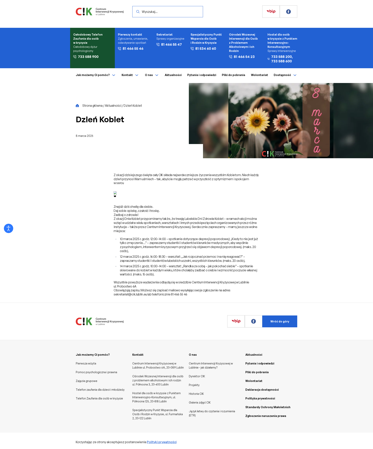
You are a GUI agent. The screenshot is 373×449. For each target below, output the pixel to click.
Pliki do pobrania (233, 75)
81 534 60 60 (205, 48)
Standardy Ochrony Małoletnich (267, 407)
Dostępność (282, 75)
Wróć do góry (279, 321)
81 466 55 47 (171, 44)
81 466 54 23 (244, 56)
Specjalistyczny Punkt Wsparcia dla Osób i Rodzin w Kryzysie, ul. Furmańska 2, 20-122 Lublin (157, 414)
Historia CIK (196, 393)
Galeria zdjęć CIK (200, 402)
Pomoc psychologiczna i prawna (96, 372)
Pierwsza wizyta (86, 363)
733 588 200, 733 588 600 (282, 58)
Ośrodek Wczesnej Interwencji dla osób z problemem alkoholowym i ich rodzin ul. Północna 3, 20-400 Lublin (157, 380)
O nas (149, 75)
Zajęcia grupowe (86, 381)
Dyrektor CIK (197, 376)
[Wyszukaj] (137, 11)
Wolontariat (259, 75)
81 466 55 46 (133, 48)
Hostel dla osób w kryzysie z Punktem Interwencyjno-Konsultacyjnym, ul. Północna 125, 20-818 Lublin (156, 397)
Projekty (194, 385)
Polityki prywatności (162, 442)
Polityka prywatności (260, 398)
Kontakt (127, 75)
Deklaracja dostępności (262, 389)
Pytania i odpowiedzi (201, 75)
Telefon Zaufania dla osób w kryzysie (99, 398)
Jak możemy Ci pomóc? (93, 75)
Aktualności (173, 75)
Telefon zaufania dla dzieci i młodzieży (100, 389)
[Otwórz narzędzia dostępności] (8, 228)
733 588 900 (88, 56)
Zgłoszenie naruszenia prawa (265, 416)
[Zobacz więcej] (271, 11)
